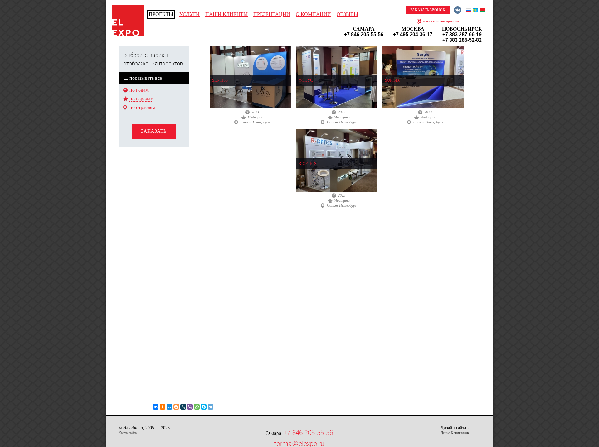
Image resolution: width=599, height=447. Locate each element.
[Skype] (204, 407)
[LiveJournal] (183, 407)
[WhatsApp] (197, 407)
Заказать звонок (427, 10)
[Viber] (190, 407)
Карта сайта (128, 433)
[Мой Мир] (169, 407)
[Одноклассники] (162, 407)
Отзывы (347, 14)
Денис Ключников (455, 433)
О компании (313, 14)
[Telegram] (210, 407)
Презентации (271, 14)
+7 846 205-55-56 (308, 433)
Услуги (189, 14)
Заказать (153, 131)
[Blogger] (176, 407)
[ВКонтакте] (155, 407)
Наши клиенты (226, 14)
